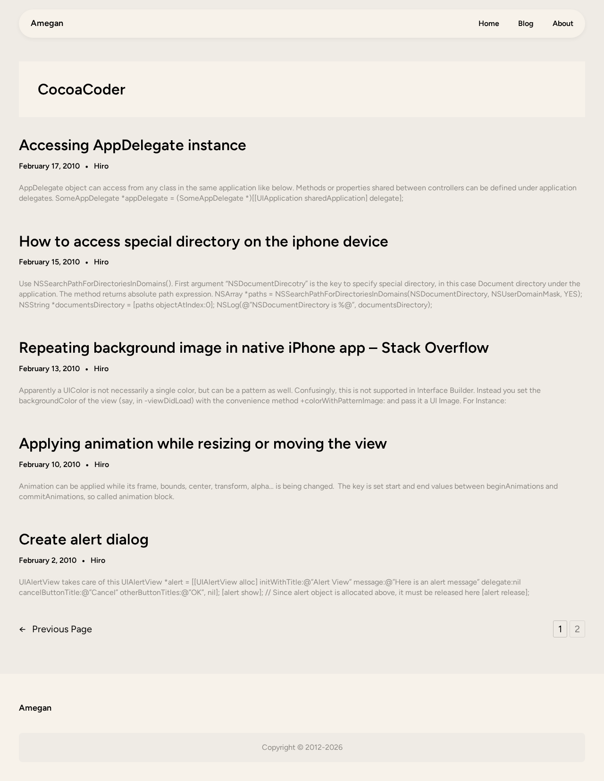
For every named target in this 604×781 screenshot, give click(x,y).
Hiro (101, 165)
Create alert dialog (84, 539)
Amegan (47, 23)
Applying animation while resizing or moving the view (203, 443)
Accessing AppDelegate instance (132, 145)
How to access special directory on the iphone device (203, 241)
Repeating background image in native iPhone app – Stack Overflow (254, 348)
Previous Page (55, 629)
